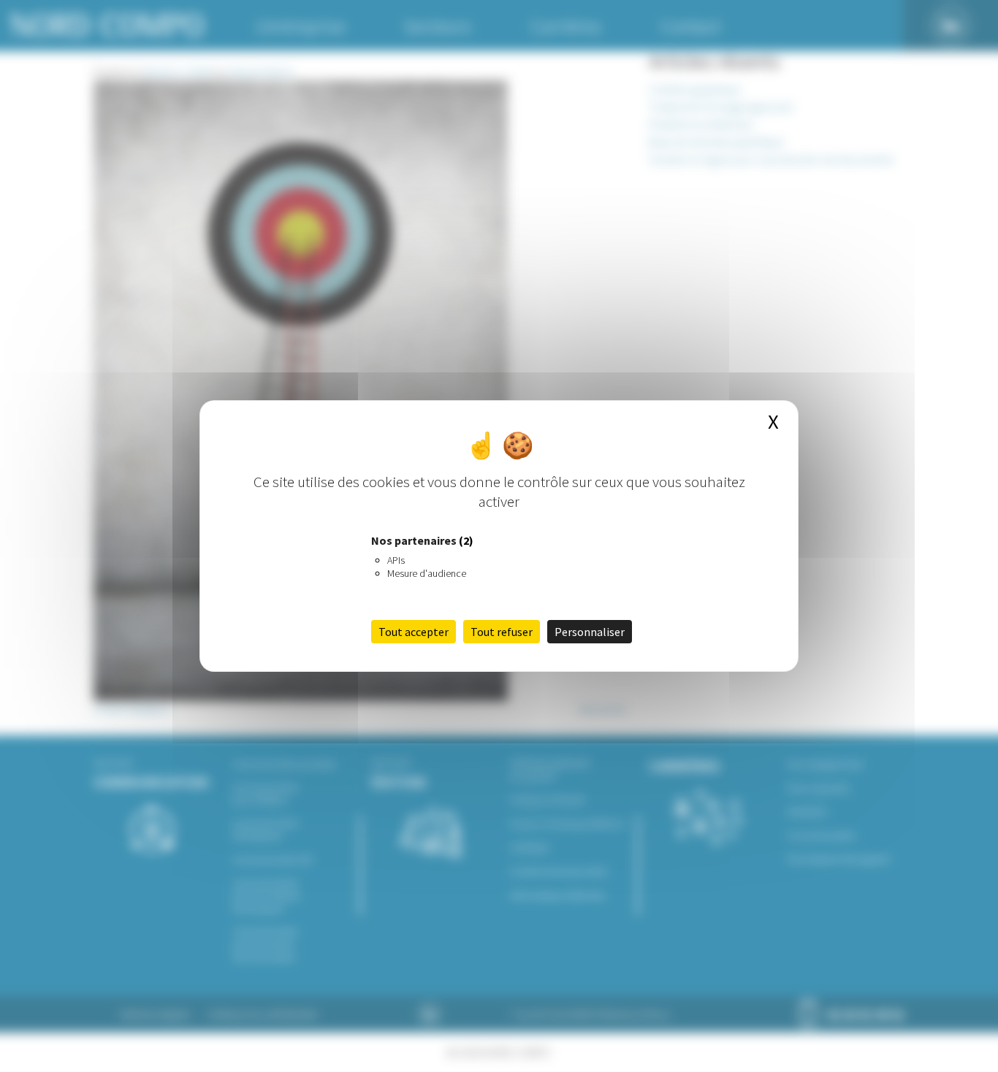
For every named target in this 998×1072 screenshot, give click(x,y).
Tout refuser (502, 631)
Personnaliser (590, 631)
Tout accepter (413, 631)
